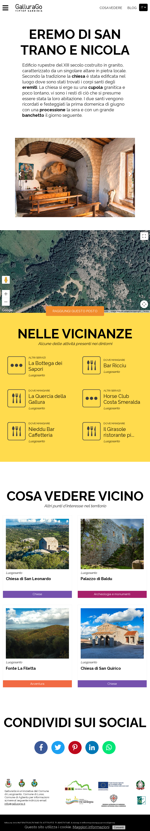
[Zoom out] (6, 302)
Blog (132, 8)
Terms (146, 311)
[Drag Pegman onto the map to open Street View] (6, 280)
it (142, 7)
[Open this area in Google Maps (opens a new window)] (7, 310)
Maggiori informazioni (91, 827)
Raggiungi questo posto (75, 311)
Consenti (119, 827)
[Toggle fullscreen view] (144, 236)
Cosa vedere (111, 8)
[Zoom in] (6, 294)
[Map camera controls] (144, 304)
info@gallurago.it (14, 803)
